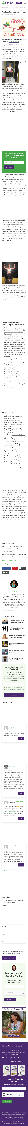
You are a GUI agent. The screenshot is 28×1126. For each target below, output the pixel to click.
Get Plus (19, 3)
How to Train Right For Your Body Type (16, 651)
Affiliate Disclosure (11, 1119)
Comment (5, 905)
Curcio (10, 847)
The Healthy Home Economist (19, 1121)
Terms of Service (9, 1117)
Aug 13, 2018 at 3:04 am (8, 731)
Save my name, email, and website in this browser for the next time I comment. (12, 952)
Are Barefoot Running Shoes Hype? (16, 643)
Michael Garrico (12, 767)
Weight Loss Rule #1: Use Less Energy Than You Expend (17, 636)
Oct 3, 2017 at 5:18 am (8, 770)
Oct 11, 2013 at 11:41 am (19, 845)
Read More (15, 1054)
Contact (3, 1111)
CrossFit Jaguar (14, 41)
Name (4, 926)
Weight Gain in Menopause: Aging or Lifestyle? (16, 659)
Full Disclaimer (17, 1117)
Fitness (21, 7)
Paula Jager (7, 594)
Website (4, 942)
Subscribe (9, 167)
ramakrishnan (12, 728)
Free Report (10, 999)
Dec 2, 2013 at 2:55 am (19, 801)
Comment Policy (20, 1119)
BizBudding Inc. (21, 1123)
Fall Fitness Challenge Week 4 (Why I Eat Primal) (17, 628)
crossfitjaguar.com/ (8, 610)
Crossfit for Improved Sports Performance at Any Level (16, 621)
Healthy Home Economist (8, 7)
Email (4, 934)
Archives (16, 7)
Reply (21, 738)
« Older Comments (7, 871)
